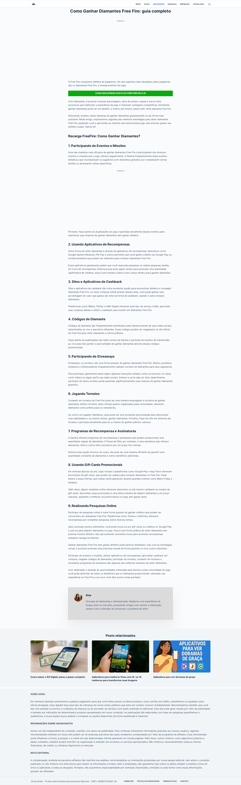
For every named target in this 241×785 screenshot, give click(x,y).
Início (138, 4)
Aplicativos (158, 4)
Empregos (184, 4)
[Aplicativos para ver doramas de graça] (181, 656)
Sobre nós (129, 781)
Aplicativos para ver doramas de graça (174, 677)
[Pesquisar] (209, 4)
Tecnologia (198, 4)
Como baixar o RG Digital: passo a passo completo (58, 677)
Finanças (172, 4)
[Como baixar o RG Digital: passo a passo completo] (59, 656)
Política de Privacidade (148, 781)
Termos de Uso (170, 781)
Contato (184, 781)
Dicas (147, 4)
